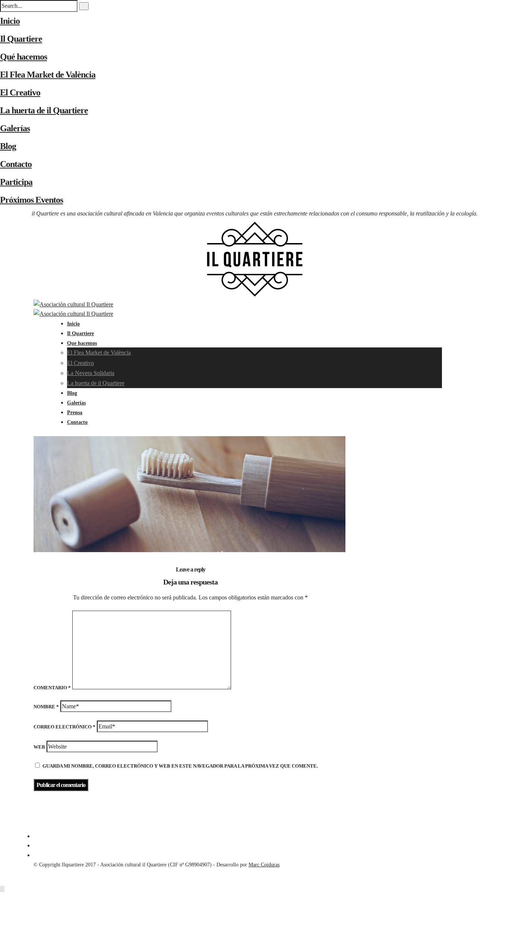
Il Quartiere (21, 39)
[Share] (69, 431)
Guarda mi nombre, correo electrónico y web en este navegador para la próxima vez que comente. (180, 766)
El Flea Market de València (47, 74)
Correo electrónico (64, 727)
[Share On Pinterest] (3, 917)
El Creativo (20, 92)
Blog (8, 146)
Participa (16, 182)
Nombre (46, 706)
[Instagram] (36, 855)
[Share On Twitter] (3, 908)
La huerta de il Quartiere (44, 110)
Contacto (16, 164)
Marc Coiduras (264, 865)
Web (39, 747)
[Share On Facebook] (3, 898)
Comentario (52, 687)
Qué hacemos (23, 57)
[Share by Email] (3, 927)
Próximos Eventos (31, 200)
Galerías (15, 128)
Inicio (10, 21)
